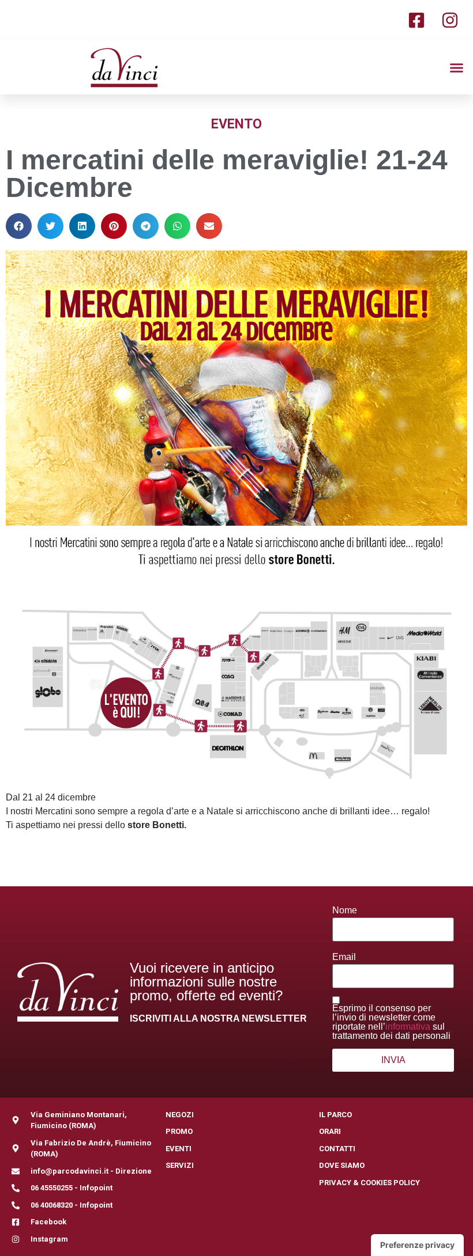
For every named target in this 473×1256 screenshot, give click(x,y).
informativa (407, 1026)
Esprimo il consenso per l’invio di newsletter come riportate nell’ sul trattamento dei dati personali (391, 1022)
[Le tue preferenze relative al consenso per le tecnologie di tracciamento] (417, 1245)
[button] (457, 67)
